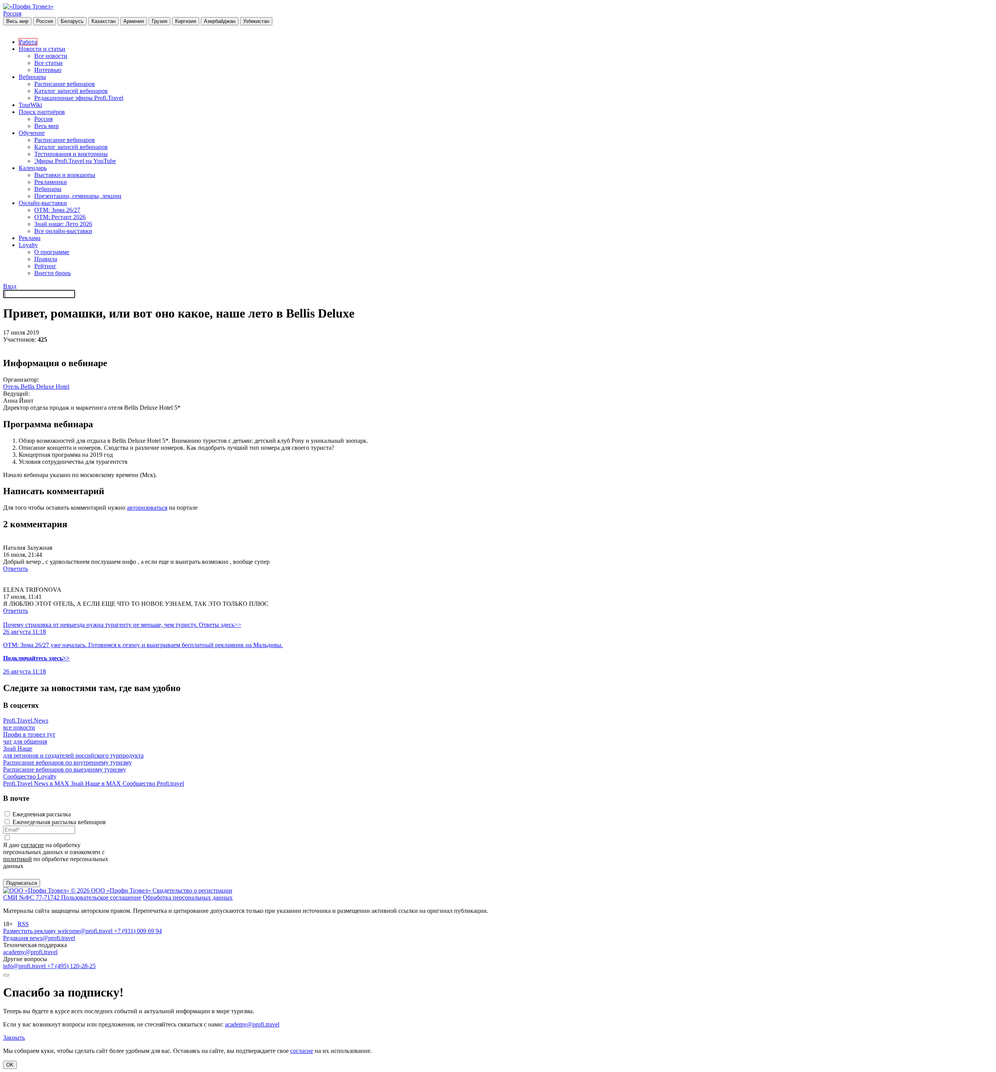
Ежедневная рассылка (41, 814)
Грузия (159, 21)
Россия (12, 13)
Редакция (16, 938)
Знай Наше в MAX (97, 783)
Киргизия (185, 21)
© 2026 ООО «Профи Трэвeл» (112, 890)
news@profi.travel (52, 938)
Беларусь (72, 21)
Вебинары (32, 77)
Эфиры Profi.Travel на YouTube (75, 161)
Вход (9, 286)
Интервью (47, 70)
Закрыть (14, 1037)
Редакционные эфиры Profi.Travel (78, 98)
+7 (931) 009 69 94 (138, 931)
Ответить (15, 568)
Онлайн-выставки (43, 203)
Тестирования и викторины (71, 154)
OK (10, 1065)
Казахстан (103, 21)
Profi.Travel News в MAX (37, 783)
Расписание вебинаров (64, 84)
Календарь (33, 168)
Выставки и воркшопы (64, 175)
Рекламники (50, 182)
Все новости (50, 56)
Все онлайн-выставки (63, 231)
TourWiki (30, 105)
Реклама (29, 238)
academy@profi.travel (30, 952)
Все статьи (48, 63)
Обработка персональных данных (188, 897)
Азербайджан (219, 21)
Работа (28, 42)
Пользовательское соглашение (101, 897)
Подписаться (21, 883)
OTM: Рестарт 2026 (60, 217)
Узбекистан (256, 21)
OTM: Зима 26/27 (57, 210)
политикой (17, 859)
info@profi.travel (25, 966)
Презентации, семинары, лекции (77, 196)
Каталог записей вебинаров (71, 91)
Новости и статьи (42, 49)
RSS (23, 924)
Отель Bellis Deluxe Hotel (36, 386)
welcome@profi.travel (86, 931)
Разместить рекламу (30, 931)
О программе (51, 252)
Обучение (32, 133)
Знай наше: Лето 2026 (63, 224)
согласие (32, 845)
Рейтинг (45, 266)
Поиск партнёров (42, 112)
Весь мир (17, 21)
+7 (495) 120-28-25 (71, 966)
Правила (45, 259)
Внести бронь (52, 273)
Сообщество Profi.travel (153, 783)
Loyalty (28, 245)
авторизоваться (147, 507)
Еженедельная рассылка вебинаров (59, 822)
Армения (133, 21)
